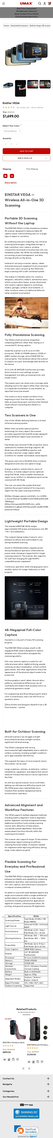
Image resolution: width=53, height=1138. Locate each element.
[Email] (5, 176)
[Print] (12, 176)
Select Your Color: (12, 126)
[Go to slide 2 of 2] (23, 1068)
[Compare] (9, 1060)
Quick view (5, 1060)
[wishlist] (18, 1060)
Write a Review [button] (37, 107)
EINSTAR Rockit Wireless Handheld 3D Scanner (38, 1045)
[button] (26, 1131)
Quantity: (7, 138)
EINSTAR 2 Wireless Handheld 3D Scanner (14, 1042)
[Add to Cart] (13, 1059)
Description (11, 182)
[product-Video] (32, 84)
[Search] (39, 3)
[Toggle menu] (3, 3)
